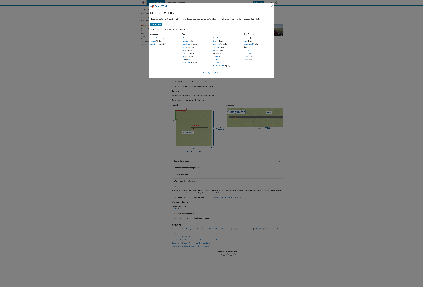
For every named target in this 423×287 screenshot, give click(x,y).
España (184, 47)
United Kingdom (218, 66)
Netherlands (217, 38)
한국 (245, 59)
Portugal (216, 47)
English (217, 59)
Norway (215, 41)
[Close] (271, 6)
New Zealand (248, 44)
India (245, 41)
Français (218, 62)
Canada (153, 41)
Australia (247, 38)
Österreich (216, 44)
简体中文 (249, 50)
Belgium (184, 38)
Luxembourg (186, 62)
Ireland (184, 56)
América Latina (155, 38)
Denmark (185, 41)
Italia (183, 59)
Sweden (215, 50)
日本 (245, 56)
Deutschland (186, 44)
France (184, 53)
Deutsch (217, 56)
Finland (184, 50)
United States (155, 44)
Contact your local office (211, 73)
